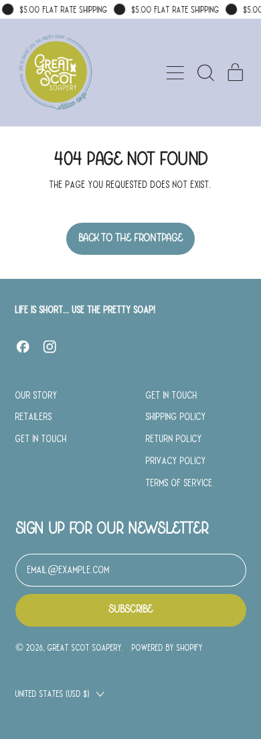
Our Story (36, 395)
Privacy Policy (176, 460)
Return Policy (174, 438)
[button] (205, 73)
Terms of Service (179, 483)
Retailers (33, 416)
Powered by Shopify (167, 647)
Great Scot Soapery (85, 647)
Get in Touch (41, 438)
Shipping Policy (176, 416)
